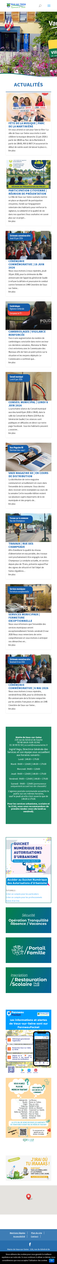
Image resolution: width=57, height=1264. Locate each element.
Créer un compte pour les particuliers (22, 894)
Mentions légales (17, 1233)
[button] (29, 1196)
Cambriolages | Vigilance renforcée (27, 333)
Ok (52, 1261)
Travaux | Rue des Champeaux (20, 545)
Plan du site (36, 1233)
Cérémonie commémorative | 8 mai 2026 (28, 686)
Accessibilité (19, 1236)
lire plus (11, 150)
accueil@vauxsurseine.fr (36, 744)
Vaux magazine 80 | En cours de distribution (28, 474)
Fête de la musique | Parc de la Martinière (26, 124)
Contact (34, 1236)
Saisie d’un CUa (12, 900)
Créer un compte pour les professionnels (24, 897)
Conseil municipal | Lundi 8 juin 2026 (28, 403)
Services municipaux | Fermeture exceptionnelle (24, 617)
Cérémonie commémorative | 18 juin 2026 (26, 264)
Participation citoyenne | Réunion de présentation (27, 192)
